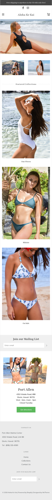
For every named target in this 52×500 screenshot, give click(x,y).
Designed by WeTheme (41, 492)
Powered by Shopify (25, 492)
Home (26, 457)
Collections (26, 461)
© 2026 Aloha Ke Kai (9, 492)
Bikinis (26, 242)
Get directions (26, 410)
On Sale (26, 323)
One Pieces (26, 161)
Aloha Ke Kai (26, 15)
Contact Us (26, 464)
